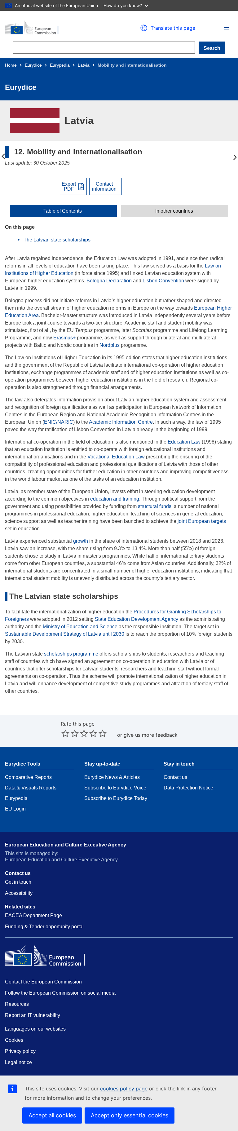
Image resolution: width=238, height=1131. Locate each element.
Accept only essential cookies (129, 1115)
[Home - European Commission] (59, 27)
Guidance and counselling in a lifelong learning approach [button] (3, 157)
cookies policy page (124, 1088)
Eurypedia (60, 65)
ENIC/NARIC (58, 422)
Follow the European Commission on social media (60, 993)
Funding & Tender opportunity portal (44, 926)
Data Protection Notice (188, 787)
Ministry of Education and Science (80, 626)
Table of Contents (62, 211)
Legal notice (18, 1062)
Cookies (14, 1040)
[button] (226, 27)
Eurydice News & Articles (112, 777)
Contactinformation (104, 187)
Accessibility (19, 893)
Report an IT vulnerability (32, 1015)
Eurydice (33, 65)
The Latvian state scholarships (57, 239)
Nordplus (109, 345)
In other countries (174, 211)
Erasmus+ (64, 337)
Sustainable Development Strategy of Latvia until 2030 (64, 634)
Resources (17, 1004)
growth (80, 541)
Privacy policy (20, 1051)
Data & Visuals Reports (30, 787)
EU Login (15, 808)
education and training (114, 498)
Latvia (84, 65)
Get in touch (18, 882)
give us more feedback (151, 735)
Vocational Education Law (116, 456)
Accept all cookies (52, 1115)
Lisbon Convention (163, 280)
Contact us (175, 777)
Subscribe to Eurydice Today (115, 798)
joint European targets (202, 521)
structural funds (154, 506)
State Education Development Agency (136, 619)
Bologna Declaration (109, 280)
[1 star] (65, 733)
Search (212, 48)
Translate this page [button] (173, 27)
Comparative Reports (28, 777)
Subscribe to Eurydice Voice (115, 787)
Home (11, 65)
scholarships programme (71, 653)
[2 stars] (70, 733)
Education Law (184, 441)
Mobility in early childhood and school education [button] (235, 157)
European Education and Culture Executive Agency (65, 844)
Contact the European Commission (43, 981)
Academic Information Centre (121, 422)
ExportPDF (69, 187)
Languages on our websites (35, 1029)
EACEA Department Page (33, 915)
